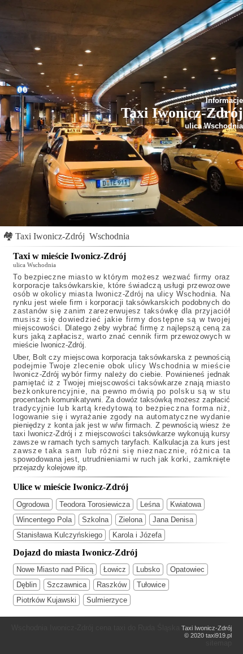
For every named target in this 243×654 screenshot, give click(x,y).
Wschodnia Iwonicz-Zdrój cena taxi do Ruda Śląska (95, 627)
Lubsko (148, 569)
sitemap (219, 643)
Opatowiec (187, 569)
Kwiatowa (185, 504)
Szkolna (95, 519)
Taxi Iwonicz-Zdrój (50, 236)
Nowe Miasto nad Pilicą (54, 569)
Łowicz (114, 569)
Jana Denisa (173, 519)
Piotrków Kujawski (46, 600)
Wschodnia (109, 236)
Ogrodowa (32, 504)
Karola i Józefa (137, 535)
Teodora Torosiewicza (94, 504)
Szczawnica (66, 584)
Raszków (112, 584)
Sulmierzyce (106, 600)
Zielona (130, 519)
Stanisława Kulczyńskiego (59, 535)
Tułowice (151, 584)
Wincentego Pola (44, 519)
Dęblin (26, 584)
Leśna (150, 504)
